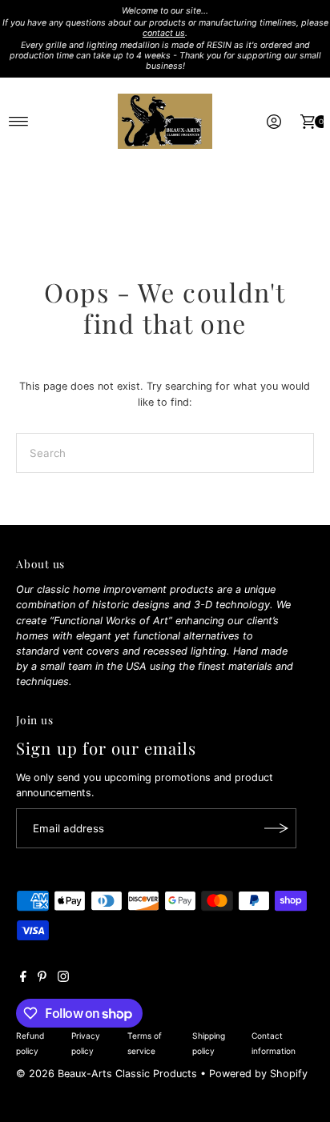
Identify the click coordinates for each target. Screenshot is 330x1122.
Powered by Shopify (258, 1074)
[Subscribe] (276, 828)
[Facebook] (23, 979)
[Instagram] (63, 979)
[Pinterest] (42, 979)
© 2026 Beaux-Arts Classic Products (108, 1074)
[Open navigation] (18, 122)
